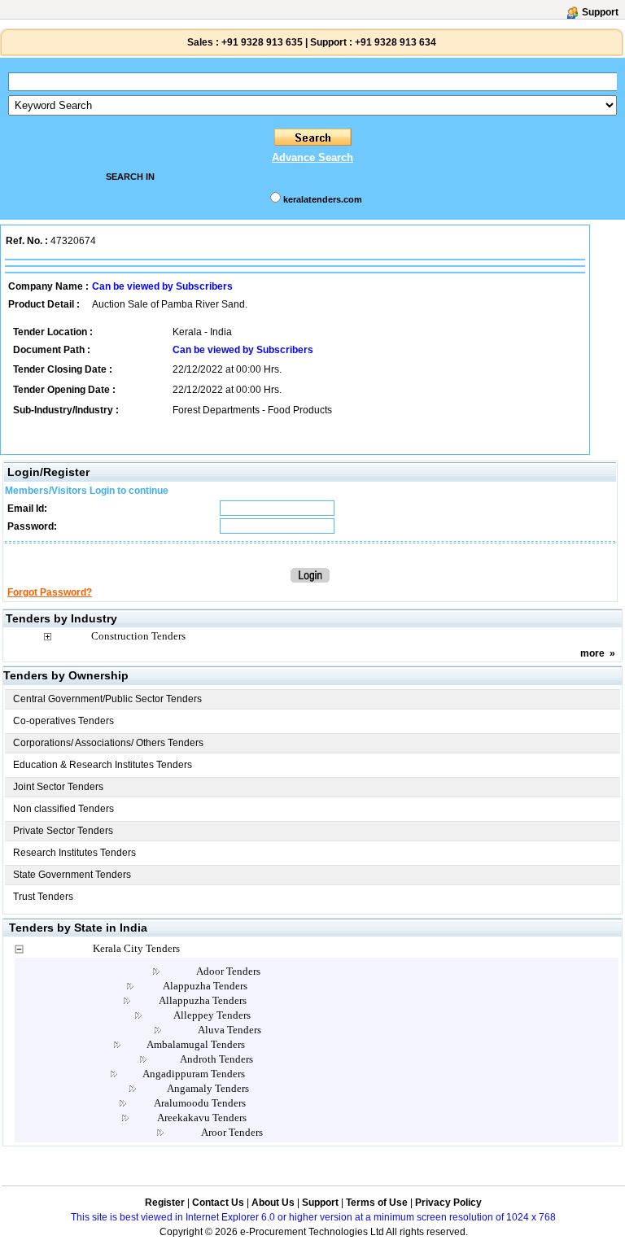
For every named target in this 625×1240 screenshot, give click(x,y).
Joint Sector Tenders (58, 786)
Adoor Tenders (228, 971)
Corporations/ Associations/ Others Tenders (108, 743)
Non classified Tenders (63, 808)
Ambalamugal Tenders (195, 1044)
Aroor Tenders (232, 1132)
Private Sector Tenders (63, 830)
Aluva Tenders (229, 1030)
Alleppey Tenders (212, 1015)
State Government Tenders (72, 874)
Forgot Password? (49, 592)
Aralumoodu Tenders (200, 1103)
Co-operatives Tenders (63, 721)
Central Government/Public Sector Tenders (107, 699)
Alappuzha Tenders (205, 986)
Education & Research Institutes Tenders (102, 765)
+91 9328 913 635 (261, 42)
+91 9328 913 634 (395, 42)
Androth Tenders (216, 1059)
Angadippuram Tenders (193, 1074)
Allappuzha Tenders (203, 1000)
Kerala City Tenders (136, 948)
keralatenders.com (322, 199)
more (592, 653)
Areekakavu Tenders (202, 1117)
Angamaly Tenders (208, 1088)
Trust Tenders (43, 896)
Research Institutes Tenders (74, 852)
